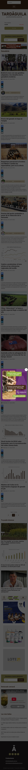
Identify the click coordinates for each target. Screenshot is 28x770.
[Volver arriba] (25, 767)
